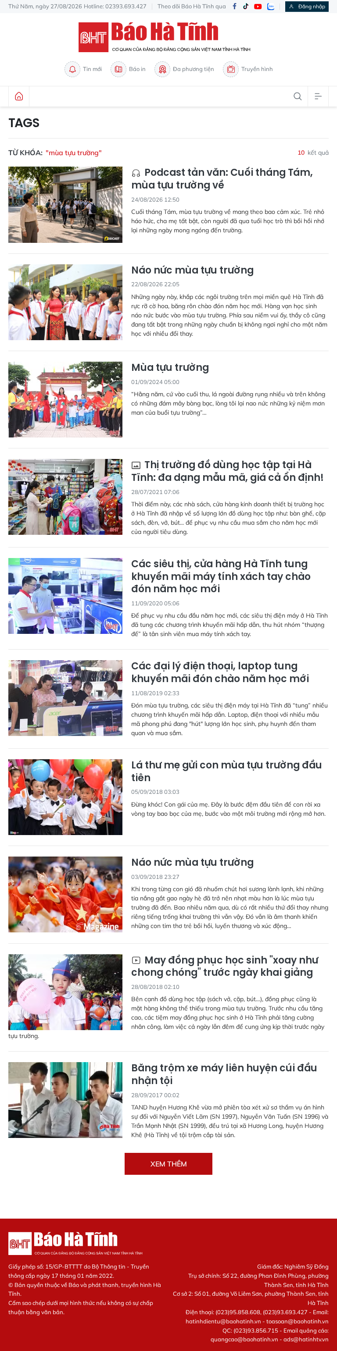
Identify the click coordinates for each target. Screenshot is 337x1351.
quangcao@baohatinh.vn (244, 1339)
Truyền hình (257, 68)
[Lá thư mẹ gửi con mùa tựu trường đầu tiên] (65, 797)
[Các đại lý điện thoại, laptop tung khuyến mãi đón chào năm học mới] (65, 698)
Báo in (137, 68)
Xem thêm (169, 1163)
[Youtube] (258, 6)
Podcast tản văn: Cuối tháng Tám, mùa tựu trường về (222, 179)
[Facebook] (234, 6)
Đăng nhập (311, 6)
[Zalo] (270, 6)
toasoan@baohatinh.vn (297, 1321)
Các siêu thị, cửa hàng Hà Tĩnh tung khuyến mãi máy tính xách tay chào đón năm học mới (221, 577)
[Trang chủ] (19, 96)
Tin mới (92, 68)
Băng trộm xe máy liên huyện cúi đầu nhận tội (224, 1074)
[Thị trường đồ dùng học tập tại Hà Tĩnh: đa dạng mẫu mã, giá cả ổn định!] (65, 497)
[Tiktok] (246, 6)
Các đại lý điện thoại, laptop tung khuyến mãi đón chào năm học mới (220, 672)
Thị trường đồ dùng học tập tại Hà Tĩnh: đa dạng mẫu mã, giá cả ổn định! (227, 471)
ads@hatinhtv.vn (306, 1339)
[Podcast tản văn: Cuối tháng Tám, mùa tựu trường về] (65, 204)
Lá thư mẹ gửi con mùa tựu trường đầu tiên (226, 771)
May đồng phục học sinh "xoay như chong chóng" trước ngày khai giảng (224, 966)
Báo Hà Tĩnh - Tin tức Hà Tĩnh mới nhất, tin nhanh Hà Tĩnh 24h (168, 37)
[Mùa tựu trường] (65, 399)
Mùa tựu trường (170, 368)
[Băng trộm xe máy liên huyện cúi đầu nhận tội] (65, 1100)
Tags (23, 123)
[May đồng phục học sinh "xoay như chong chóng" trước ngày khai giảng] (65, 992)
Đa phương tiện (193, 68)
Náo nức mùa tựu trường (192, 270)
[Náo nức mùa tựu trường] (65, 302)
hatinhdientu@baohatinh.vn (223, 1321)
